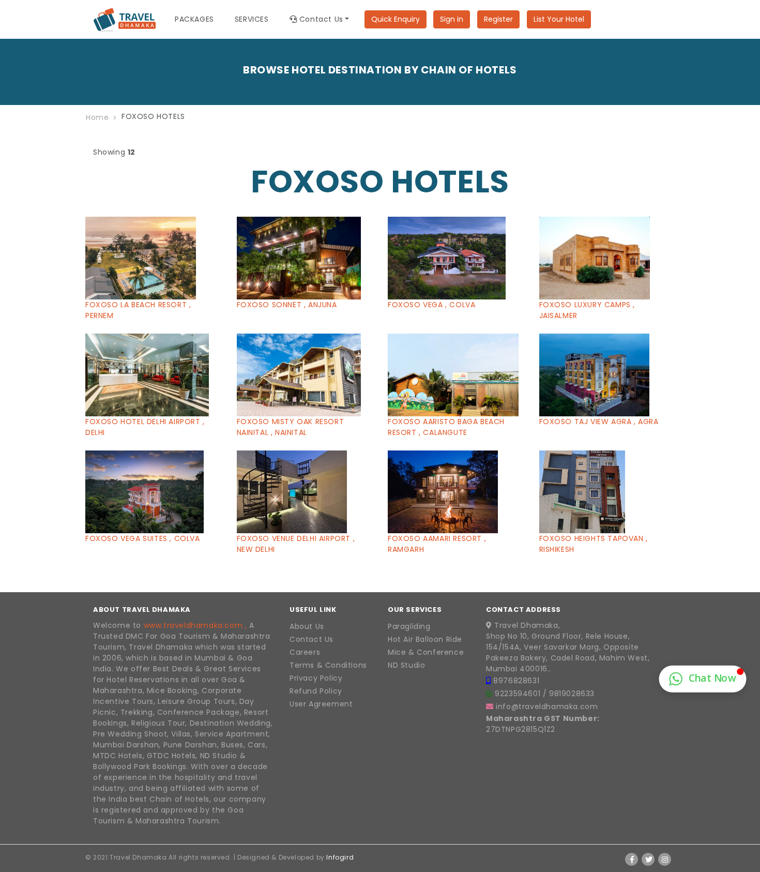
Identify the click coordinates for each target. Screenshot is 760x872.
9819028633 (572, 693)
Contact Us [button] (320, 19)
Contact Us (311, 639)
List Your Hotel (559, 19)
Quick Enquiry (395, 19)
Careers (305, 652)
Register (498, 19)
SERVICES (252, 19)
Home (97, 117)
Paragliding (409, 626)
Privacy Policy (316, 678)
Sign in (451, 19)
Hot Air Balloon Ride (425, 639)
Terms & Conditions (328, 665)
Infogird (340, 857)
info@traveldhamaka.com (547, 706)
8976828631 (516, 680)
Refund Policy (316, 691)
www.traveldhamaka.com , (195, 625)
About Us (307, 626)
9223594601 (519, 693)
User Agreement (321, 704)
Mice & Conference (426, 652)
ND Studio (406, 665)
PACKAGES (194, 19)
